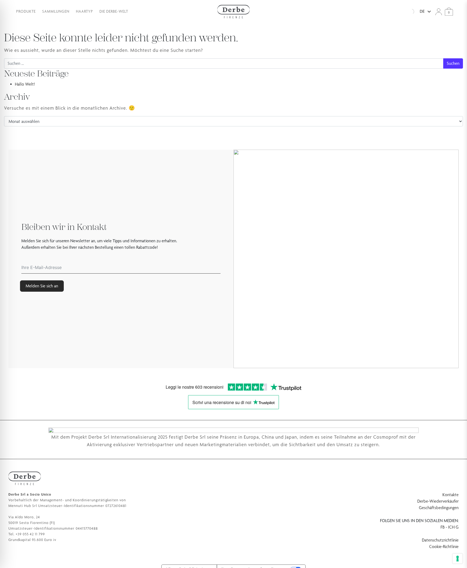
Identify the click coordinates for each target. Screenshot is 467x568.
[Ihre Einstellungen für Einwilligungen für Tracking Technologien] (457, 558)
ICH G (453, 527)
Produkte (26, 11)
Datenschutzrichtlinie (440, 540)
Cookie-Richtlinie (444, 546)
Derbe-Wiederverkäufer (438, 501)
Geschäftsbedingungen (439, 507)
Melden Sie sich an (42, 285)
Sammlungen (55, 11)
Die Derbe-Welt (113, 11)
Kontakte (450, 494)
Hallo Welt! (25, 84)
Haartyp (84, 11)
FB (443, 527)
